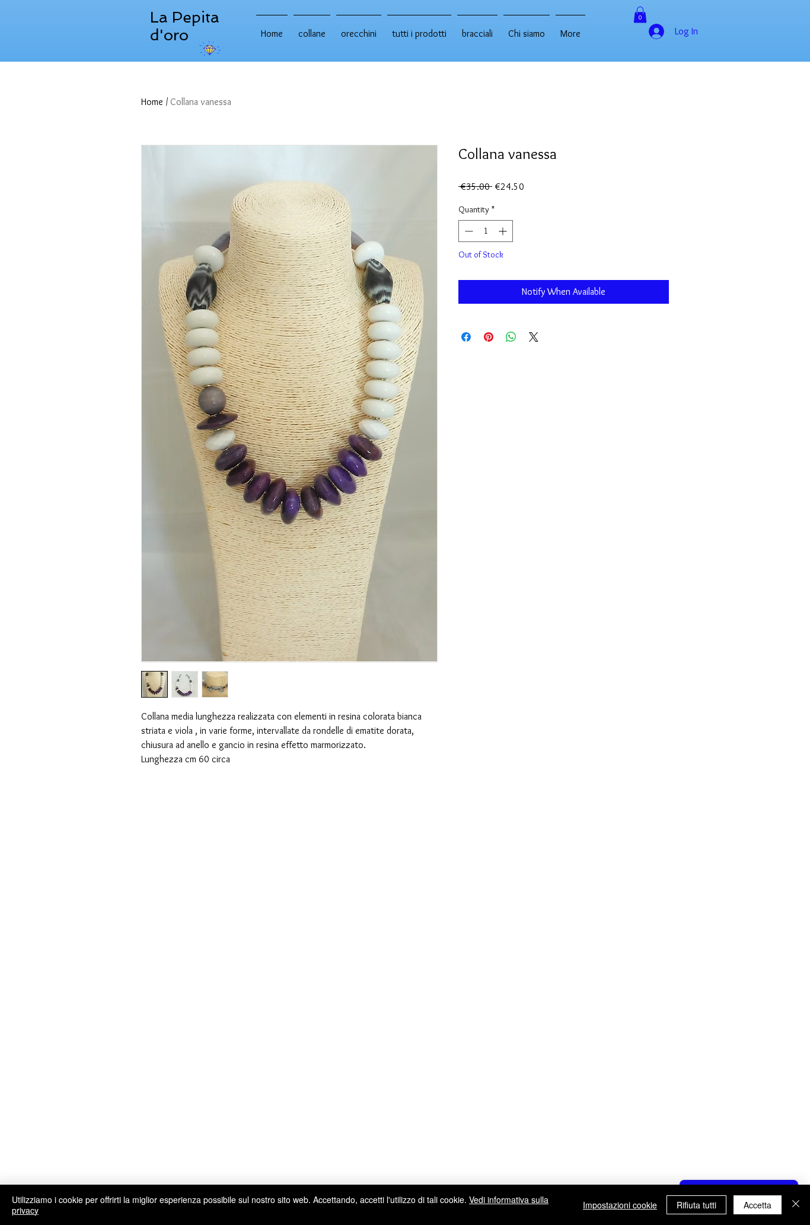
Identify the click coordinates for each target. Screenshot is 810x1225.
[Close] (796, 1205)
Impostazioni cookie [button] (620, 1205)
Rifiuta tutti (696, 1205)
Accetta (757, 1205)
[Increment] (503, 231)
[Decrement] (467, 231)
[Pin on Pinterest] (488, 337)
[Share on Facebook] (466, 337)
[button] (640, 15)
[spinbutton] (485, 231)
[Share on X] (534, 337)
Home (152, 101)
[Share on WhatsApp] (511, 337)
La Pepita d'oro (184, 26)
